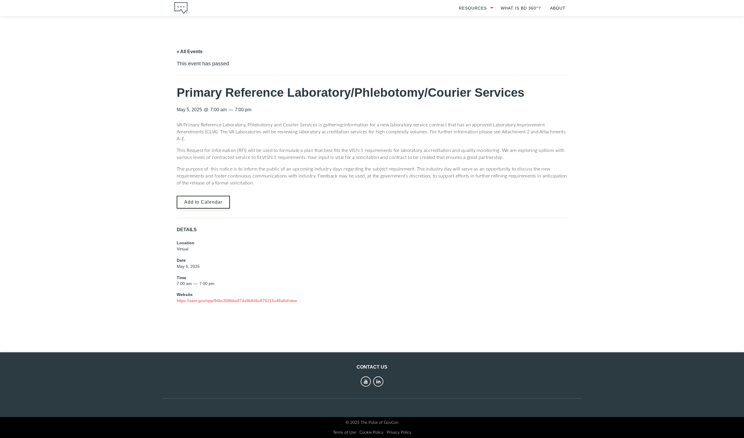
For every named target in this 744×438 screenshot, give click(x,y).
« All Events (190, 51)
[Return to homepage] (180, 8)
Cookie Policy (371, 432)
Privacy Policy (399, 432)
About (558, 8)
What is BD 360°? (521, 8)
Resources (473, 8)
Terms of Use (344, 432)
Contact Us (372, 367)
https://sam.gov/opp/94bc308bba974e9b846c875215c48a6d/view (237, 300)
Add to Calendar (203, 202)
